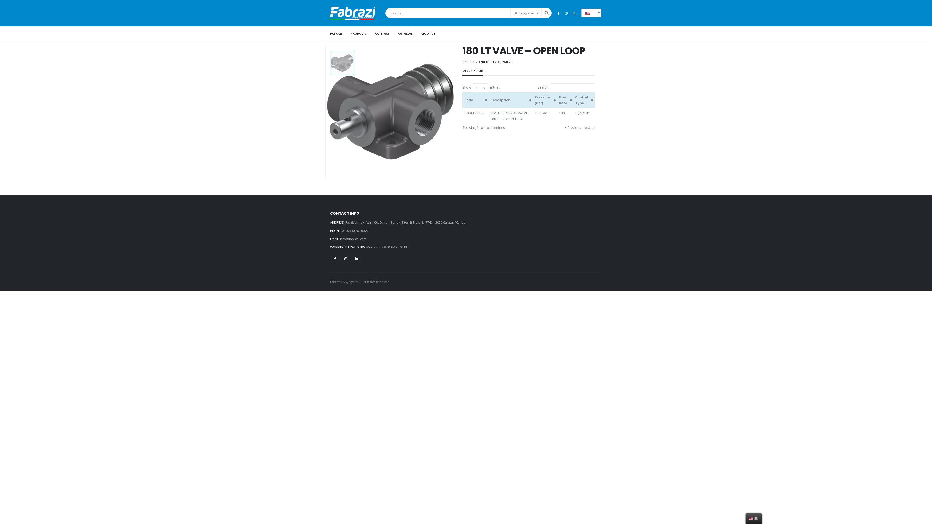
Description (500, 100)
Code (468, 100)
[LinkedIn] (574, 13)
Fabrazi (336, 34)
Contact (382, 34)
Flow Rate (563, 100)
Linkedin (356, 258)
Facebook (335, 258)
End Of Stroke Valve (495, 62)
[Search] (546, 13)
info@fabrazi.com (353, 239)
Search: (543, 87)
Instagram (345, 258)
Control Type (581, 100)
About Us (428, 34)
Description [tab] (472, 70)
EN (593, 13)
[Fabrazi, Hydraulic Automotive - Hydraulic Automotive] (352, 13)
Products (359, 34)
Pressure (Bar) (542, 100)
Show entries (481, 87)
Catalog (405, 34)
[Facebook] (558, 13)
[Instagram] (566, 13)
